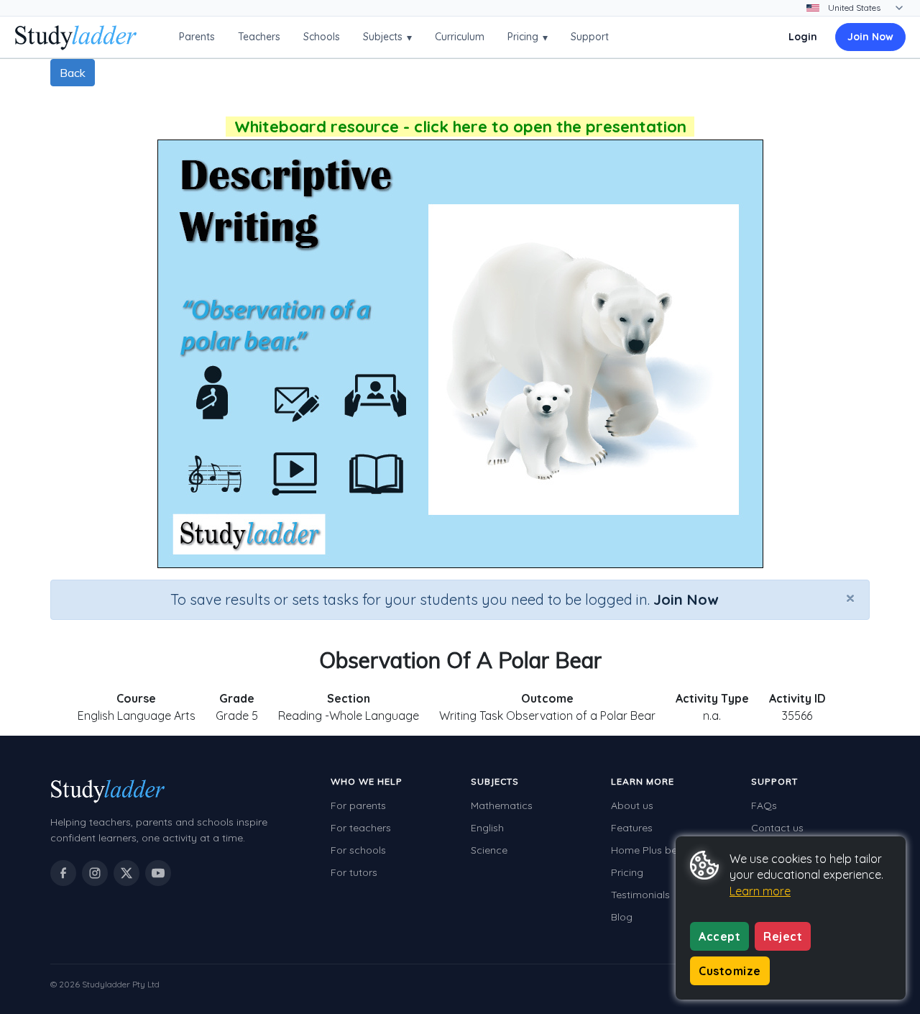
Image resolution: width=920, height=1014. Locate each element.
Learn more (760, 891)
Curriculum (459, 36)
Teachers (259, 36)
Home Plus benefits (657, 850)
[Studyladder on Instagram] (95, 873)
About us (632, 805)
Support (590, 36)
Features (632, 827)
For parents (358, 805)
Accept (719, 936)
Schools (321, 36)
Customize (730, 971)
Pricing (527, 37)
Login (802, 36)
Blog (621, 916)
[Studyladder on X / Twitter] (126, 873)
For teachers (361, 827)
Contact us (777, 827)
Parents (197, 36)
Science (489, 850)
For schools (358, 850)
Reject (782, 936)
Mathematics (502, 805)
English (487, 827)
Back (73, 72)
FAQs (764, 805)
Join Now (870, 36)
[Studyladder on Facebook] (63, 873)
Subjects (387, 37)
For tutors (354, 872)
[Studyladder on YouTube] (158, 873)
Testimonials (640, 894)
